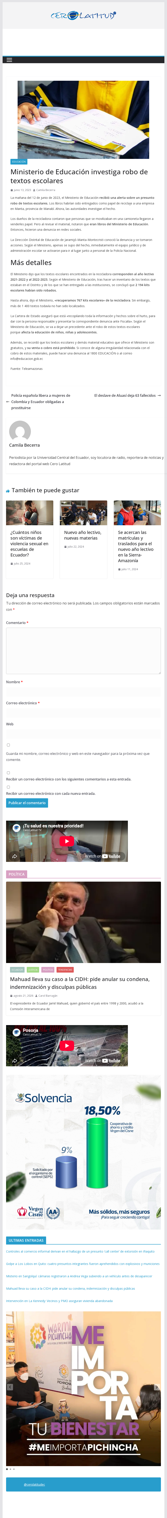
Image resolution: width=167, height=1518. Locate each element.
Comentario (17, 622)
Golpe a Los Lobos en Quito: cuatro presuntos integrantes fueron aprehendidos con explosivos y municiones (83, 1264)
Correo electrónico (23, 703)
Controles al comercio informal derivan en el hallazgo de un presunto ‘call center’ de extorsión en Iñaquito (80, 1251)
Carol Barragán (47, 996)
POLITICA (48, 969)
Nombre (14, 682)
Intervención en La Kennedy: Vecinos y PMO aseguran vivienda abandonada (59, 1301)
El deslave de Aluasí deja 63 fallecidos (125, 395)
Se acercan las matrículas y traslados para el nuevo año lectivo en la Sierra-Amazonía (136, 546)
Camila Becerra (45, 190)
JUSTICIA (32, 969)
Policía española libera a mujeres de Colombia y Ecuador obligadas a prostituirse (40, 401)
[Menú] (9, 60)
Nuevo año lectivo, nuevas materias (82, 535)
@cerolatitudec (34, 1484)
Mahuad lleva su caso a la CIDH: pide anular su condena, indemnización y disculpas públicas (80, 982)
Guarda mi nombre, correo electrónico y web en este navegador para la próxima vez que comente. (78, 756)
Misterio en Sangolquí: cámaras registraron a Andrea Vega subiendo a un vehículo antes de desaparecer (79, 1276)
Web (9, 724)
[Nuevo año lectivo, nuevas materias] (83, 503)
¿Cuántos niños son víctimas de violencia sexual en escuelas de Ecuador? (29, 543)
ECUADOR (17, 969)
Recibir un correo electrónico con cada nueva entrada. (50, 793)
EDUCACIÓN (19, 161)
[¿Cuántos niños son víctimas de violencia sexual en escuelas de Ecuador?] (29, 503)
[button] (157, 1387)
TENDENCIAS (65, 969)
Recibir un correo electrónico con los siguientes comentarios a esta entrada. (68, 779)
